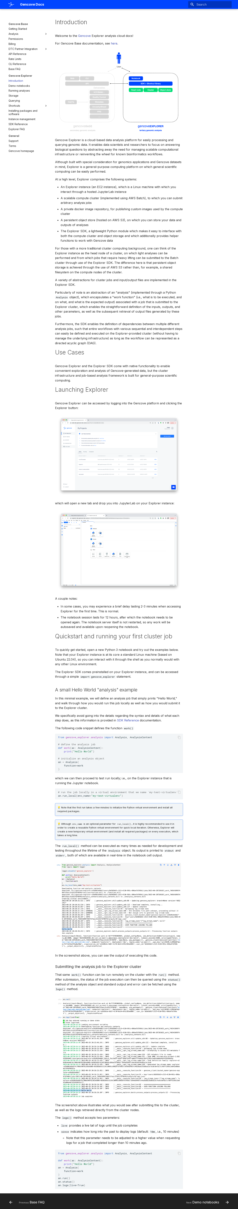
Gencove (84, 36)
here (114, 43)
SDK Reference (128, 720)
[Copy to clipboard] (179, 737)
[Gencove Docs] (11, 4)
